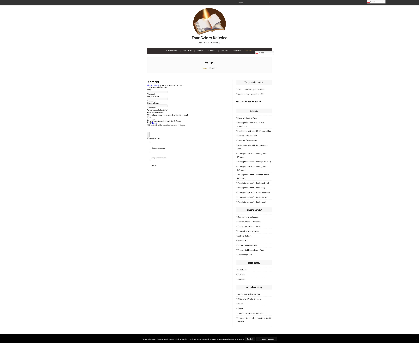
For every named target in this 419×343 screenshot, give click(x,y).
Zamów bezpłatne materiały (249, 226)
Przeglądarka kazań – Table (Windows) (253, 192)
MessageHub (242, 240)
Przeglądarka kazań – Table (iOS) (251, 187)
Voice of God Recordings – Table (250, 250)
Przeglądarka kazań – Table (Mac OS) (252, 197)
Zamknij (250, 339)
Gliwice (240, 303)
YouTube (241, 274)
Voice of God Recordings (247, 245)
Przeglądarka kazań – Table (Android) (253, 183)
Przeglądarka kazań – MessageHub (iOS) (254, 161)
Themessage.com (244, 254)
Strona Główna (172, 51)
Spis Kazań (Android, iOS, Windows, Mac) (254, 131)
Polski (261, 53)
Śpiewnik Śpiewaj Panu (247, 118)
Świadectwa (187, 51)
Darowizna (237, 51)
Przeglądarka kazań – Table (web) (251, 202)
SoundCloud (242, 269)
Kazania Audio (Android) (247, 135)
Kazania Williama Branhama (249, 221)
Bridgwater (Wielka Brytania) (249, 299)
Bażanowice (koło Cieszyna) (248, 294)
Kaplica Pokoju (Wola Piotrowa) (250, 313)
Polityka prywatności (266, 339)
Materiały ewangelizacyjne (248, 217)
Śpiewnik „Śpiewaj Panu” (247, 140)
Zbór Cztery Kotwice (210, 37)
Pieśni (199, 51)
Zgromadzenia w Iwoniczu (248, 231)
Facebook (241, 279)
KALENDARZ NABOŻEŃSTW (248, 101)
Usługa (224, 51)
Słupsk (240, 308)
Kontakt (249, 51)
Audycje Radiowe (244, 236)
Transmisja (211, 51)
